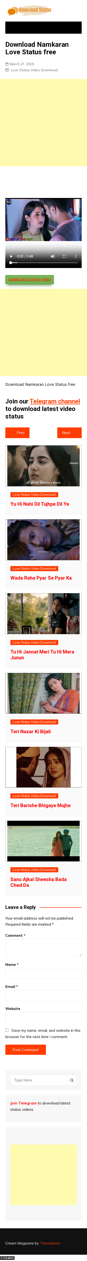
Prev (21, 432)
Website (12, 1008)
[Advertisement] (43, 122)
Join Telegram (23, 1103)
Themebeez (50, 1243)
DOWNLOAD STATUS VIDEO (29, 279)
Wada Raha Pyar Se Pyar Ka (41, 578)
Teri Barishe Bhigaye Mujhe (40, 805)
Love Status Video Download (34, 70)
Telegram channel (55, 401)
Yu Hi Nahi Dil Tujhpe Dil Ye (39, 504)
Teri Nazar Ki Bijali (30, 731)
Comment (15, 935)
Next (66, 432)
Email (11, 986)
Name (12, 964)
